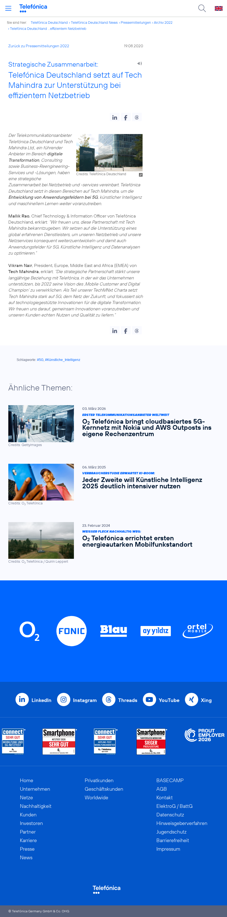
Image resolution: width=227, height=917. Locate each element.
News (26, 857)
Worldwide (96, 797)
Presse (27, 849)
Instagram (85, 700)
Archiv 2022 (163, 22)
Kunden (28, 814)
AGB (161, 789)
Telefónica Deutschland (49, 22)
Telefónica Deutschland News (94, 22)
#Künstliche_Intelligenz (62, 360)
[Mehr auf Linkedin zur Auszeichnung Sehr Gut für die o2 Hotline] (106, 742)
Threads (127, 700)
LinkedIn (41, 700)
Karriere (28, 840)
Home (26, 780)
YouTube (169, 700)
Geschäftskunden (104, 789)
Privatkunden (99, 780)
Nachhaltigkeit (35, 806)
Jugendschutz (171, 832)
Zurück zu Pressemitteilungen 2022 (38, 45)
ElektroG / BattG (174, 806)
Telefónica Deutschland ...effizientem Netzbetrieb (48, 28)
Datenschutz (170, 814)
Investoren (31, 823)
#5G (40, 360)
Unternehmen (35, 789)
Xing (206, 700)
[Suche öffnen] (202, 8)
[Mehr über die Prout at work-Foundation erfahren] (204, 742)
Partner (28, 832)
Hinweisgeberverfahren (181, 823)
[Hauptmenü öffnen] (8, 8)
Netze (26, 797)
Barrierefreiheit (172, 840)
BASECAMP (170, 780)
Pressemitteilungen (136, 22)
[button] (115, 117)
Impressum (168, 849)
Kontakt (164, 797)
